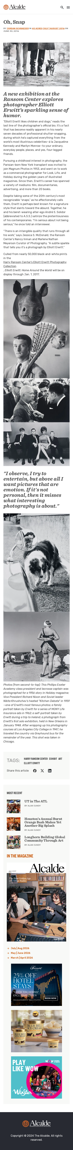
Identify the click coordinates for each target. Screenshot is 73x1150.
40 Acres (37, 28)
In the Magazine (20, 855)
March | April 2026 (22, 957)
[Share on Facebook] (35, 771)
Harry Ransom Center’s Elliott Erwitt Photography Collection (35, 264)
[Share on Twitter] (42, 771)
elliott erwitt (32, 763)
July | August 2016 (54, 28)
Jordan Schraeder (18, 28)
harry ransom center (36, 758)
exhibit (53, 758)
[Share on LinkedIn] (50, 771)
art (60, 758)
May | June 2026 (20, 953)
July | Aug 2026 (20, 948)
